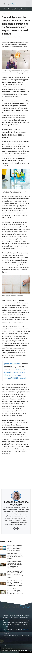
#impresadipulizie (16, 372)
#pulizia (16, 369)
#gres (6, 372)
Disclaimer (24, 650)
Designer (10, 13)
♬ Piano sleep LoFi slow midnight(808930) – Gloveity (15, 375)
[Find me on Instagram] (14, 528)
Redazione (4, 650)
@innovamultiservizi (12, 364)
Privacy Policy (15, 650)
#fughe (22, 369)
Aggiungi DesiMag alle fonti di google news (16, 9)
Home (4, 13)
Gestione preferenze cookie (25, 651)
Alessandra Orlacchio (6, 37)
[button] (23, 3)
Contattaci (25, 629)
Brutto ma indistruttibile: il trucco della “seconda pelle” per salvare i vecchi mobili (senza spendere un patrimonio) (15, 564)
